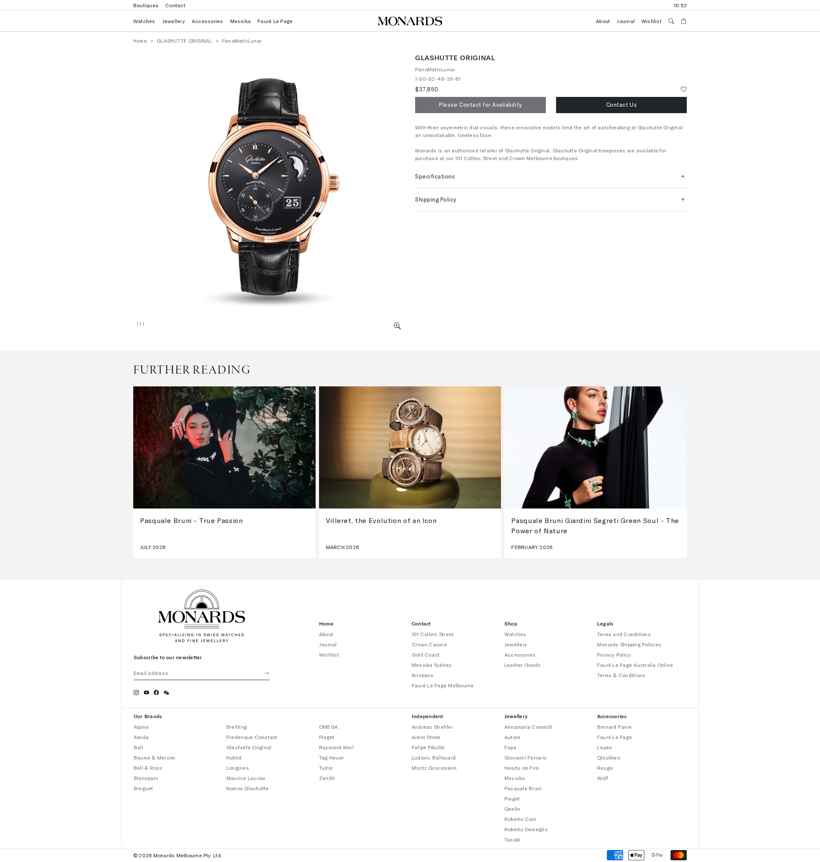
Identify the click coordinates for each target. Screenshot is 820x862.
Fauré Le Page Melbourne (443, 685)
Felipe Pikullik (428, 747)
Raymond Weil (336, 747)
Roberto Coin (520, 819)
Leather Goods (522, 665)
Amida (141, 737)
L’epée (604, 747)
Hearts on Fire (521, 768)
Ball (138, 747)
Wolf (602, 778)
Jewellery (173, 21)
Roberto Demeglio (526, 829)
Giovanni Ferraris (525, 757)
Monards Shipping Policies (629, 644)
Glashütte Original (248, 747)
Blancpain (146, 778)
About (603, 21)
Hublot (234, 757)
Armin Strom (426, 737)
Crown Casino (429, 644)
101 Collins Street (433, 634)
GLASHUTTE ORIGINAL (184, 41)
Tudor (326, 768)
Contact (175, 5)
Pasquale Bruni (523, 788)
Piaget (326, 737)
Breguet (143, 788)
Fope (510, 747)
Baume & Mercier (155, 757)
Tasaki (512, 839)
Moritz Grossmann (434, 768)
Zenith (327, 778)
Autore (512, 737)
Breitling (236, 727)
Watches (144, 21)
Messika (240, 21)
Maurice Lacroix (246, 778)
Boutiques (145, 5)
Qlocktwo (608, 757)
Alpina (141, 727)
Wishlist (651, 21)
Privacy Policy (614, 654)
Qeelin (512, 809)
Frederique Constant (252, 737)
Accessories (207, 21)
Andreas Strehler (432, 727)
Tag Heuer (331, 757)
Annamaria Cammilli (528, 727)
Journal (626, 21)
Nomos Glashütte (247, 788)
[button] (397, 326)
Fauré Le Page (275, 21)
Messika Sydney (431, 665)
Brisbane (422, 675)
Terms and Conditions (624, 634)
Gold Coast (425, 654)
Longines (237, 768)
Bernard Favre (614, 727)
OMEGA (328, 727)
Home (140, 41)
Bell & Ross (148, 768)
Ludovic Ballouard (434, 757)
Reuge (605, 768)
